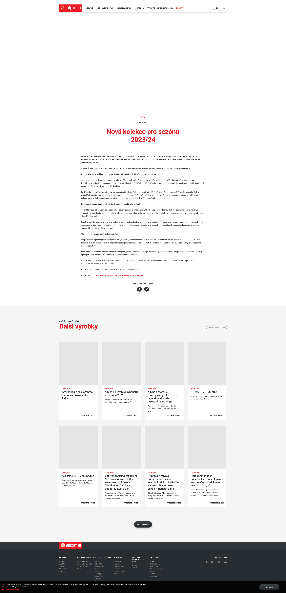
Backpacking (118, 561)
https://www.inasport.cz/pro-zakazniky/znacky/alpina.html (119, 275)
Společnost (155, 558)
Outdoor (139, 8)
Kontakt (152, 574)
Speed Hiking (118, 566)
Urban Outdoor (119, 571)
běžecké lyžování (124, 8)
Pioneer (62, 561)
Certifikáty (153, 576)
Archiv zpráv (214, 327)
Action (97, 571)
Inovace (89, 8)
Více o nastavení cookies (11, 589)
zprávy (179, 8)
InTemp (62, 566)
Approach (117, 569)
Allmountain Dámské (84, 564)
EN (217, 8)
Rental (79, 569)
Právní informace (156, 569)
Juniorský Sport (82, 566)
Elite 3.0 (98, 561)
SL (224, 8)
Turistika (117, 564)
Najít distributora (155, 564)
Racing (97, 569)
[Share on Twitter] (146, 289)
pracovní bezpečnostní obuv (160, 8)
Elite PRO (98, 564)
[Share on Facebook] (139, 289)
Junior (97, 579)
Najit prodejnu (154, 566)
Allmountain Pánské (84, 561)
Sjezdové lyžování (105, 8)
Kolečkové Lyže (100, 581)
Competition (99, 566)
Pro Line (62, 571)
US (220, 8)
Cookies (152, 571)
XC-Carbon (63, 569)
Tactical (134, 567)
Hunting (134, 565)
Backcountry (99, 576)
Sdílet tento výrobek (143, 283)
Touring (98, 574)
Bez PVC (62, 564)
